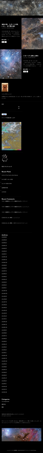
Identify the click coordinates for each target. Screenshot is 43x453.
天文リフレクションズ (7, 166)
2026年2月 (4, 251)
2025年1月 (4, 287)
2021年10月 (4, 392)
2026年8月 (4, 237)
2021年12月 (4, 386)
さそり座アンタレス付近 (7, 179)
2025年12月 (4, 256)
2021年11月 (4, 389)
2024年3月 (4, 313)
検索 (3, 104)
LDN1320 (4, 192)
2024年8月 (4, 299)
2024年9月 (4, 296)
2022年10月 (4, 361)
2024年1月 (4, 318)
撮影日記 (4, 404)
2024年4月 (4, 310)
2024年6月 (4, 304)
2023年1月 (4, 352)
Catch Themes (33, 450)
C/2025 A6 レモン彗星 (7, 217)
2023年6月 (4, 338)
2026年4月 (4, 245)
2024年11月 (4, 290)
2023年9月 (4, 330)
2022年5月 (4, 375)
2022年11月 (4, 358)
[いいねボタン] (3, 42)
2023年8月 (4, 333)
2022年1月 (4, 383)
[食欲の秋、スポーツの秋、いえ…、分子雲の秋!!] (32, 33)
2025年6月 (4, 273)
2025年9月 (4, 265)
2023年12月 (4, 321)
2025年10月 (4, 262)
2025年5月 (4, 276)
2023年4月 (4, 344)
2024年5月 (4, 307)
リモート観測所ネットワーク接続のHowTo (11, 201)
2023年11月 (4, 324)
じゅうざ (4, 28)
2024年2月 (4, 316)
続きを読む (5, 40)
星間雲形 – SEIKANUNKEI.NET (11, 2)
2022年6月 (4, 372)
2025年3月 (4, 282)
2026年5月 (4, 242)
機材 (3, 407)
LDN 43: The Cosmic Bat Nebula (10, 175)
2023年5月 (4, 341)
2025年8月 (4, 268)
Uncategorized (5, 401)
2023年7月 (4, 335)
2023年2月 (4, 350)
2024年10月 (4, 293)
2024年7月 (4, 302)
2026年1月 (4, 254)
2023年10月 (4, 327)
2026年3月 (4, 248)
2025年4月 (4, 279)
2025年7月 (4, 271)
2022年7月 (4, 369)
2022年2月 (4, 381)
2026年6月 (4, 240)
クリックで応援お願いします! (8, 117)
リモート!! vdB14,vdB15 (30, 56)
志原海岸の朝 (5, 187)
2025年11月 (4, 259)
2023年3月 (4, 347)
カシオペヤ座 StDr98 (6, 183)
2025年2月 (4, 285)
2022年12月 (4, 355)
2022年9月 (4, 364)
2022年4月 (4, 378)
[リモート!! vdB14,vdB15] (11, 64)
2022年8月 (4, 366)
